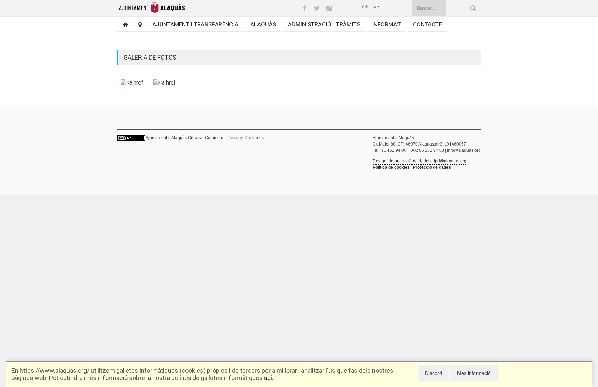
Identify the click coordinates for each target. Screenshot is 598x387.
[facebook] (304, 8)
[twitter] (316, 8)
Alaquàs (263, 24)
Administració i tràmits (324, 24)
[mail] (329, 8)
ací (268, 377)
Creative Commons (206, 137)
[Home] (122, 24)
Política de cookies (391, 167)
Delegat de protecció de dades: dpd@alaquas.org (419, 161)
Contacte (427, 24)
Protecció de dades (432, 167)
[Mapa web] (137, 24)
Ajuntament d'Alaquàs (166, 137)
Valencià (369, 6)
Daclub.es (254, 137)
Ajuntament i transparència (195, 24)
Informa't (386, 24)
